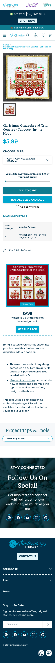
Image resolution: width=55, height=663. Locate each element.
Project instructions (22, 380)
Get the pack (27, 329)
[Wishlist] (43, 35)
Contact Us (27, 556)
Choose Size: (13, 151)
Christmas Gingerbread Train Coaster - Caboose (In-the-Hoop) (27, 48)
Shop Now (27, 20)
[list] (27, 77)
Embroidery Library (19, 645)
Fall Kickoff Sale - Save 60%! (29, 27)
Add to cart (27, 190)
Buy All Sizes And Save (27, 199)
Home (6, 45)
